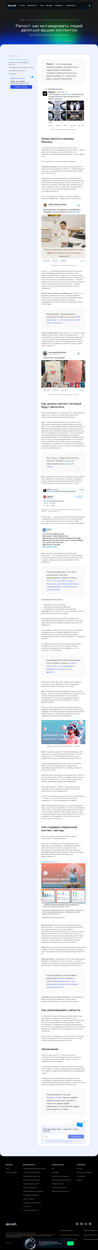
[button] (18, 59)
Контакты (80, 1168)
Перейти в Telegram (21, 87)
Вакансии (80, 1180)
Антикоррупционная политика (69, 1235)
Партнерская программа (84, 1172)
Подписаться (76, 1136)
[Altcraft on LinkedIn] (81, 1225)
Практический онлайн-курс (60, 1191)
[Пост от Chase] (63, 538)
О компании (81, 1176)
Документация (70, 5)
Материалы (58, 5)
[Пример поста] (63, 371)
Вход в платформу (11, 1172)
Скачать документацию (59, 1187)
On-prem (22, 5)
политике (49, 1245)
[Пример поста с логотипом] (63, 732)
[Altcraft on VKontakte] (77, 1225)
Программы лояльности (30, 1210)
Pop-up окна (27, 1206)
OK (70, 1243)
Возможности (31, 5)
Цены (42, 5)
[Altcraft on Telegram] (90, 1225)
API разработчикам (58, 1184)
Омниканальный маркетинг (31, 1172)
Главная (22, 20)
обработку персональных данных (64, 1141)
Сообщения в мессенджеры (32, 1203)
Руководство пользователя (60, 1176)
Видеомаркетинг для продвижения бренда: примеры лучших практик (62, 984)
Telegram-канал (54, 1097)
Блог (53, 1168)
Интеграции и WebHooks (31, 1195)
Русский (8, 1242)
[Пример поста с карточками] (63, 890)
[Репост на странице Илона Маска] (63, 107)
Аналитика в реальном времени (33, 1191)
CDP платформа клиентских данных (34, 1168)
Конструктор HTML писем (31, 1180)
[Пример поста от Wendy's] (63, 497)
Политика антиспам (66, 1230)
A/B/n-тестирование (29, 1187)
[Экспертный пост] (63, 233)
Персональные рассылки (31, 1184)
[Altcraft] (12, 5)
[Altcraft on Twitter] (86, 1225)
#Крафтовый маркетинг (17, 78)
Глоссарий (29, 20)
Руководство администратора (61, 1180)
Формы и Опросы (28, 1199)
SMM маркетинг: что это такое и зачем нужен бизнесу (63, 320)
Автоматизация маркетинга (31, 1176)
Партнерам (49, 5)
